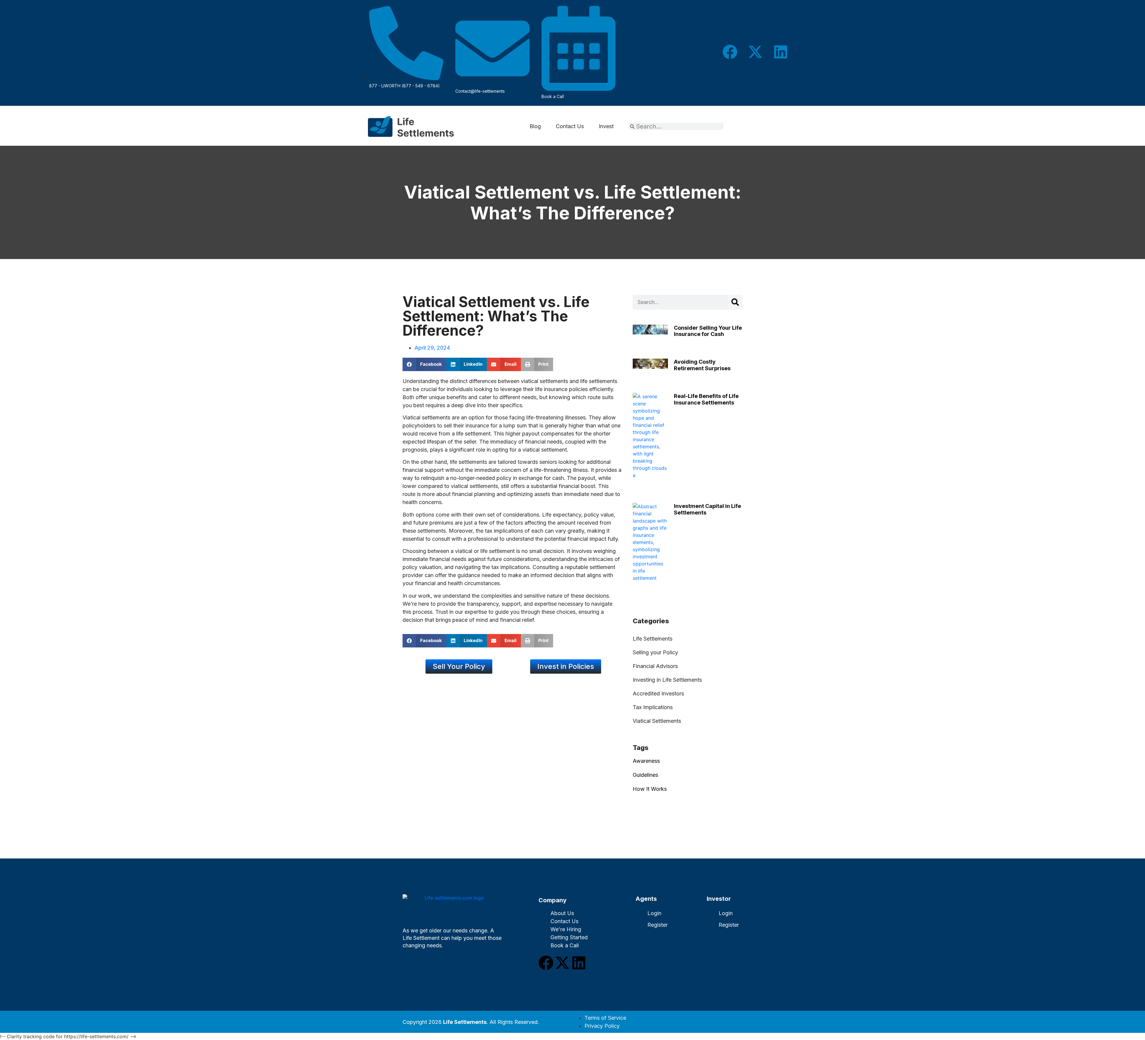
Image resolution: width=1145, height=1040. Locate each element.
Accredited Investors (658, 693)
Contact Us (570, 126)
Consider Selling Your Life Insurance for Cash (708, 331)
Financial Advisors (655, 666)
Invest (606, 126)
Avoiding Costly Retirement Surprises (702, 365)
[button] (424, 364)
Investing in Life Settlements (667, 680)
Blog (535, 126)
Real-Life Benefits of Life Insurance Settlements (706, 399)
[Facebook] (729, 51)
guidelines (645, 775)
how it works (650, 789)
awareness (646, 761)
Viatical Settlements (657, 721)
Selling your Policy (655, 652)
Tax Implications (653, 707)
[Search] (735, 302)
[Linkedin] (780, 51)
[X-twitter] (755, 51)
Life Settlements (652, 639)
